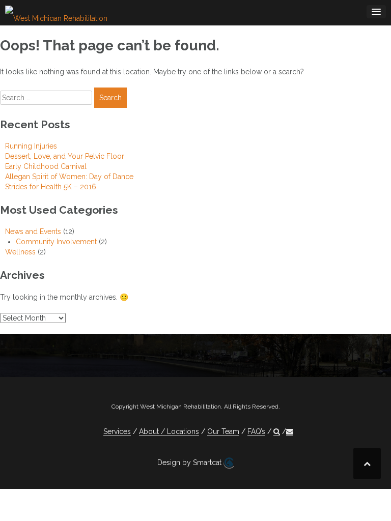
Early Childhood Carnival (46, 166)
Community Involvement (56, 242)
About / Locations (169, 431)
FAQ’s (256, 431)
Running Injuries (31, 146)
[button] (276, 431)
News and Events (33, 231)
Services (117, 431)
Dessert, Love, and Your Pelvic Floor (64, 156)
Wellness (20, 252)
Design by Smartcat (190, 462)
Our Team (223, 431)
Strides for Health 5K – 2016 (50, 187)
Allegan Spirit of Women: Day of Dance (69, 176)
